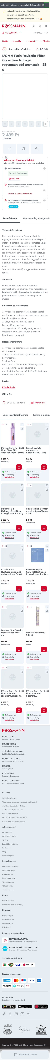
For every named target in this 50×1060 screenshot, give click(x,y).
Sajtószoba (6, 848)
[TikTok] (4, 1013)
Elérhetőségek (7, 915)
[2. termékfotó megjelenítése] (11, 124)
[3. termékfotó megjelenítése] (18, 124)
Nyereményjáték (8, 856)
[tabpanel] (25, 315)
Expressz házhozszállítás (29, 11)
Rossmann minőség (9, 836)
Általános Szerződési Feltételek (14, 806)
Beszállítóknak (7, 923)
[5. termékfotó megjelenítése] (31, 124)
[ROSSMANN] (13, 730)
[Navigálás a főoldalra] (13, 26)
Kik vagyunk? (7, 832)
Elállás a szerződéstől (10, 814)
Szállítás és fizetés (9, 798)
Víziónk (5, 840)
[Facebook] (10, 1013)
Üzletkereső (6, 927)
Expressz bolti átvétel (19, 15)
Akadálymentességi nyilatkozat (13, 821)
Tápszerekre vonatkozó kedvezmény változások (19, 802)
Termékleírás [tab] (10, 218)
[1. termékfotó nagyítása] (25, 96)
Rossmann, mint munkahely (12, 905)
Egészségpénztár (8, 878)
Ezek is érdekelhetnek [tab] (15, 415)
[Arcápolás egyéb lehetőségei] (23, 41)
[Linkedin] (28, 1013)
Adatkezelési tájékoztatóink (12, 810)
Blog (4, 852)
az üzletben (9, 477)
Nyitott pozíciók (8, 901)
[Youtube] (22, 1013)
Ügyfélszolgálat (8, 919)
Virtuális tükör (7, 886)
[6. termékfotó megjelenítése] (38, 124)
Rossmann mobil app (10, 866)
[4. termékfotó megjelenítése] (25, 124)
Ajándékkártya (7, 874)
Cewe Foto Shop (8, 870)
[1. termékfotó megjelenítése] (5, 124)
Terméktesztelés (8, 890)
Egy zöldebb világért (10, 844)
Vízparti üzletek (8, 882)
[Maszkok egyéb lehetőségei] (37, 41)
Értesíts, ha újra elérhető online (20, 194)
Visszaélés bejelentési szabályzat (14, 817)
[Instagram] (16, 1013)
